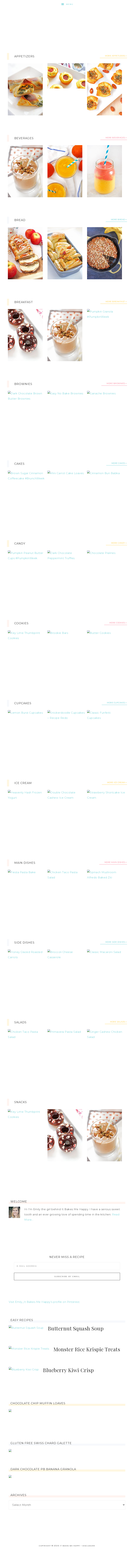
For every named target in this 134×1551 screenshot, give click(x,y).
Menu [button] (69, 4)
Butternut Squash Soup (76, 1328)
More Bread (118, 219)
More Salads (117, 1022)
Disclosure (89, 1546)
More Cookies (117, 623)
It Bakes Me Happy (67, 23)
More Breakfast (115, 301)
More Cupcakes (116, 702)
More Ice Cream (116, 782)
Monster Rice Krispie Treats (86, 1349)
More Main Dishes (115, 862)
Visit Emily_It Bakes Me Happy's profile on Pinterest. (44, 1302)
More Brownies (116, 383)
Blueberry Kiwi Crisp (68, 1370)
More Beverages (115, 137)
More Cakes (118, 463)
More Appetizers (115, 56)
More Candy (118, 543)
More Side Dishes (115, 942)
